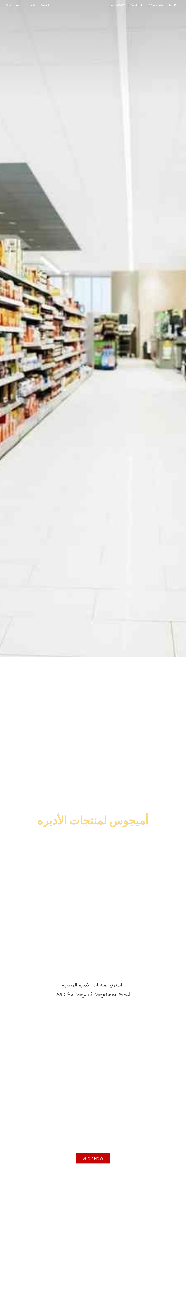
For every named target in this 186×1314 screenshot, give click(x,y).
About (19, 5)
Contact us (46, 5)
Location (31, 5)
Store (8, 5)
